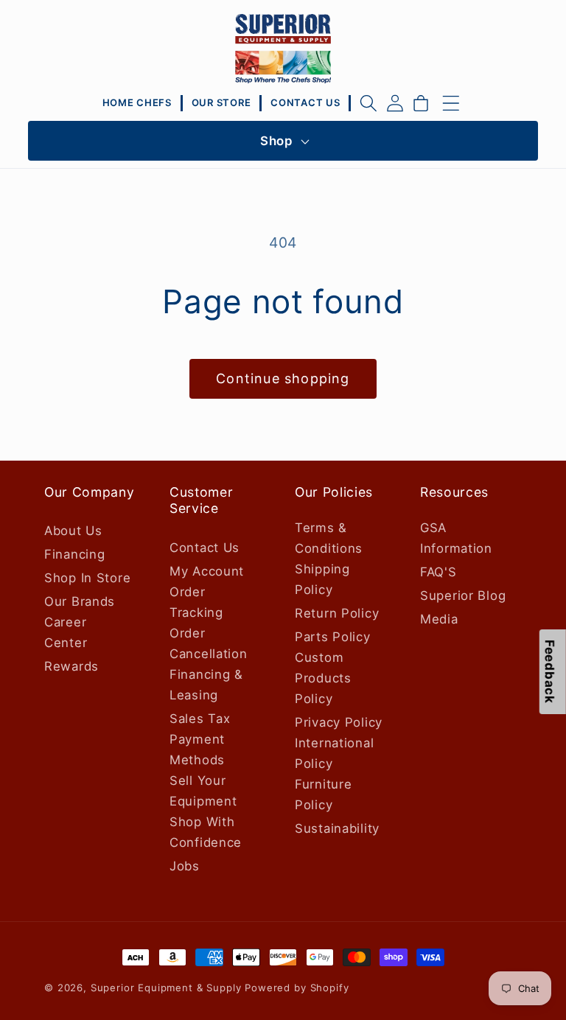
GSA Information (456, 538)
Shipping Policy (322, 579)
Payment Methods (197, 749)
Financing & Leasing (206, 684)
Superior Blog (463, 595)
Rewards (71, 666)
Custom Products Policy (323, 678)
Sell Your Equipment (203, 790)
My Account (207, 571)
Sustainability (337, 828)
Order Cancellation (209, 643)
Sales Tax (200, 718)
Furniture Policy (323, 794)
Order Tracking (196, 602)
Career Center (65, 632)
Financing (74, 554)
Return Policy (337, 613)
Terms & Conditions (329, 538)
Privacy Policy (338, 722)
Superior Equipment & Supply (166, 987)
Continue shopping (282, 378)
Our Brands (79, 601)
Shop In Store (87, 577)
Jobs (185, 866)
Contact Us (205, 547)
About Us (73, 530)
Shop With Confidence (206, 832)
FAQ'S (438, 572)
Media (439, 619)
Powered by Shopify (297, 987)
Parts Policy (333, 636)
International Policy (334, 753)
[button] (368, 103)
